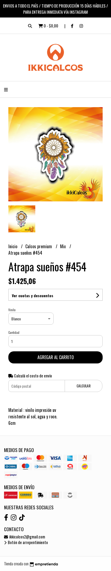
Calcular (84, 385)
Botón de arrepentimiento (27, 542)
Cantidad (13, 332)
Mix (63, 246)
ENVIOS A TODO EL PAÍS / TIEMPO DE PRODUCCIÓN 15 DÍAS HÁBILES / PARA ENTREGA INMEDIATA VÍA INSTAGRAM (55, 9)
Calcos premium (39, 246)
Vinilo (11, 310)
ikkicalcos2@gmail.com (26, 537)
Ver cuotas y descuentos (32, 295)
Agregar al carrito (55, 357)
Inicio (13, 246)
